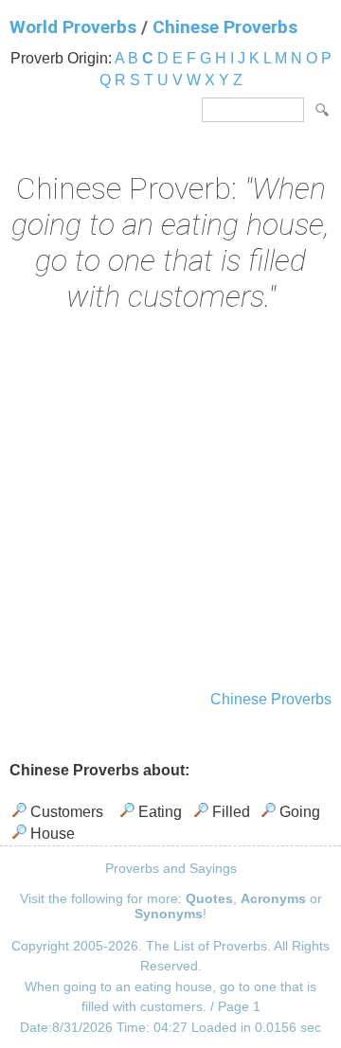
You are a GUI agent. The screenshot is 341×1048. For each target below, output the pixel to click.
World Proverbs (72, 27)
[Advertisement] (170, 503)
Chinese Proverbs (225, 27)
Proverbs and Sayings (171, 868)
